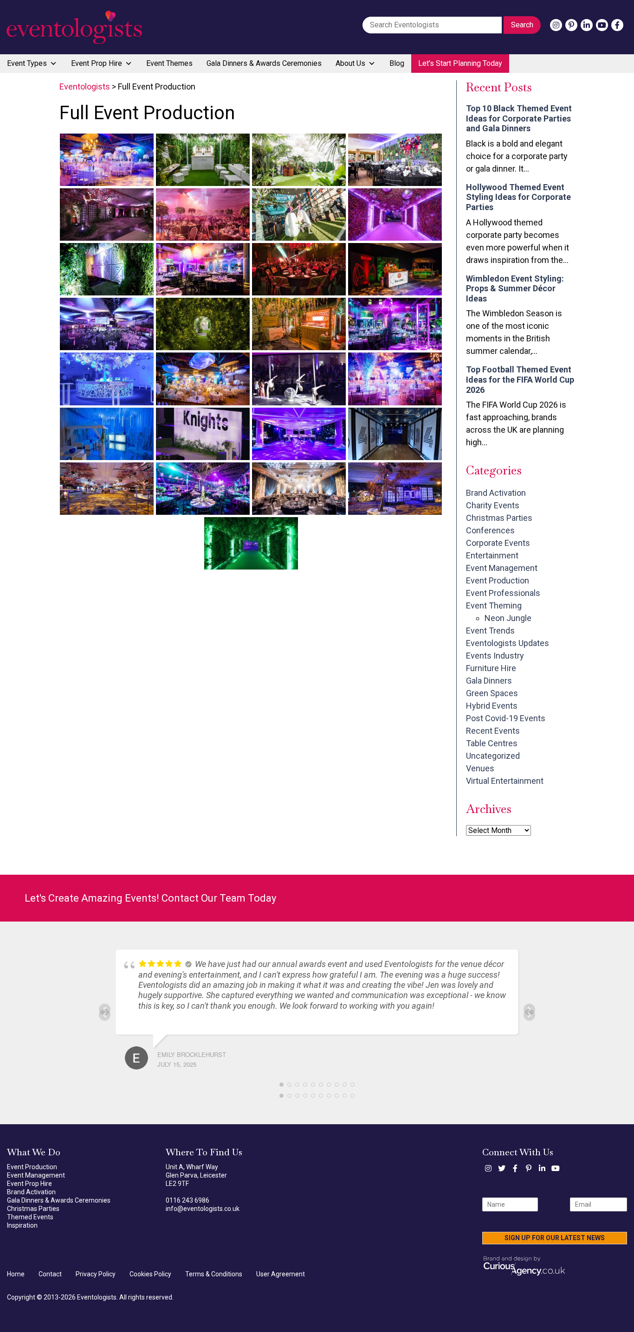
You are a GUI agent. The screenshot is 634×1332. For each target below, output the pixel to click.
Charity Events (492, 505)
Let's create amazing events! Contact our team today (150, 898)
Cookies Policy (150, 1274)
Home (16, 1274)
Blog (396, 63)
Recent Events (493, 731)
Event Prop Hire (96, 63)
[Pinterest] (571, 25)
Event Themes (169, 63)
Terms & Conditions (213, 1274)
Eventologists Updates (507, 643)
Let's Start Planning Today (460, 63)
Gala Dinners (489, 680)
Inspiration (22, 1225)
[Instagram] (556, 25)
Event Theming (494, 605)
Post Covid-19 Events (505, 718)
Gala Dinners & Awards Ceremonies (264, 63)
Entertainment (492, 555)
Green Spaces (492, 693)
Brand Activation (496, 493)
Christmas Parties (499, 518)
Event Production (497, 580)
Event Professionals (503, 593)
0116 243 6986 (187, 1200)
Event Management (501, 568)
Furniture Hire (491, 668)
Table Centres (492, 743)
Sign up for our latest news (555, 1238)
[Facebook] (617, 25)
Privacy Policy (96, 1274)
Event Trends (490, 630)
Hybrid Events (492, 706)
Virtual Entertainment (504, 781)
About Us (350, 63)
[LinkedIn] (587, 25)
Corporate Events (498, 543)
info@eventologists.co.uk (202, 1208)
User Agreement (280, 1274)
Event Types (27, 63)
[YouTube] (602, 25)
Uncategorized (493, 756)
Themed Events (30, 1217)
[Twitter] (502, 1168)
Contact (50, 1274)
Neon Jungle (508, 618)
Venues (480, 768)
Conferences (490, 530)
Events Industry (495, 655)
